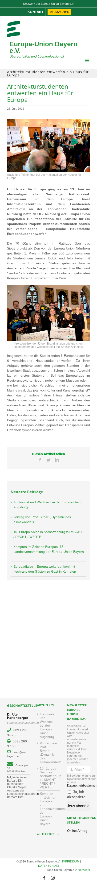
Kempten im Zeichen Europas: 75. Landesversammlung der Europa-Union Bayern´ (48, 551)
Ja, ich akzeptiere (76, 794)
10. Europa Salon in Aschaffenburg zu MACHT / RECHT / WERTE (48, 777)
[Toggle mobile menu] (87, 60)
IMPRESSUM (70, 861)
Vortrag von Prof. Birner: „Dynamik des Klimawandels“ (48, 752)
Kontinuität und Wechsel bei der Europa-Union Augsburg (48, 725)
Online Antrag (77, 831)
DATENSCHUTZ (48, 865)
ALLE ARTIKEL (46, 834)
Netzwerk (84, 870)
